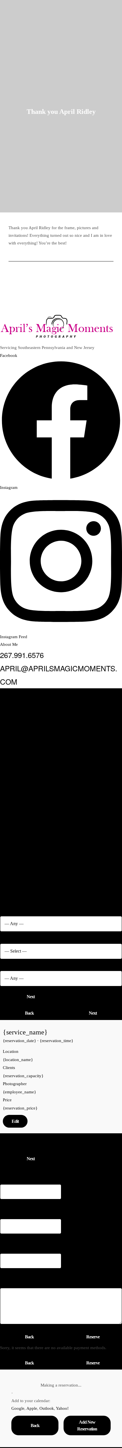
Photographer (15, 964)
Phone (8, 1238)
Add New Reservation (87, 1425)
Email (7, 1204)
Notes (6, 1273)
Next (31, 996)
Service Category (18, 909)
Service (9, 936)
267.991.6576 (22, 655)
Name (7, 1169)
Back (29, 1013)
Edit (15, 1121)
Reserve (93, 1336)
